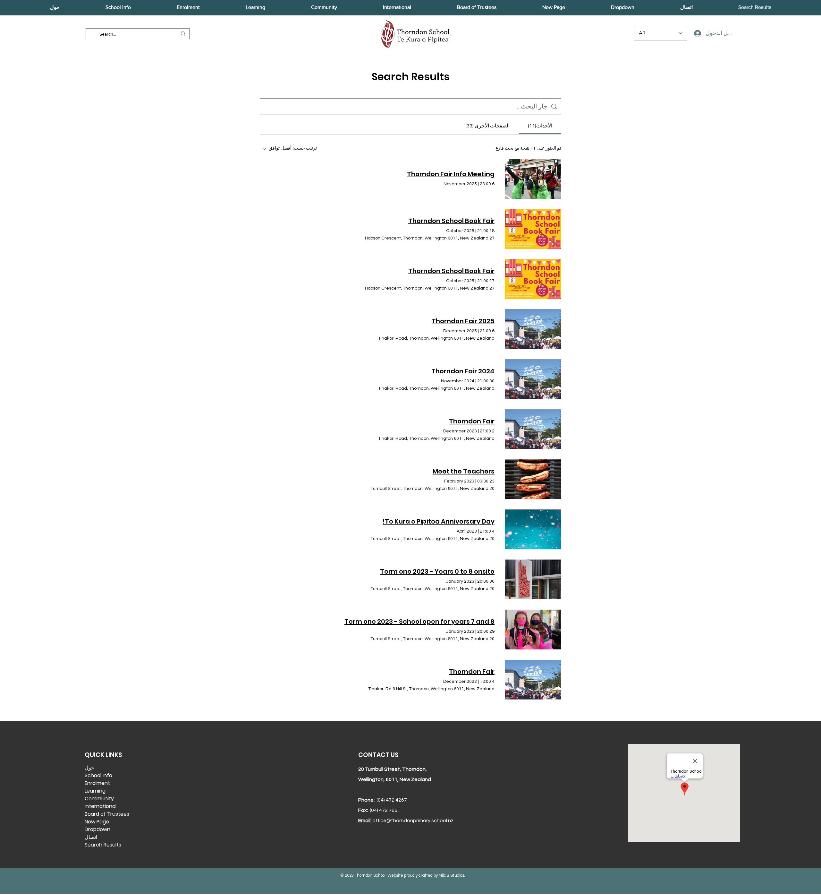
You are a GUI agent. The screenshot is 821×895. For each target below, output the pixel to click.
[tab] (540, 125)
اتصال (91, 837)
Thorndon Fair (472, 421)
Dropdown (97, 829)
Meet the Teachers (464, 471)
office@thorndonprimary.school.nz (412, 820)
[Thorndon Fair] (533, 429)
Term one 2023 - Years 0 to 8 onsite (437, 571)
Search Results (103, 844)
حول (89, 767)
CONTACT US (378, 755)
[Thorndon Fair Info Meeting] (533, 179)
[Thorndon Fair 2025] (533, 329)
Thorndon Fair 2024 (463, 371)
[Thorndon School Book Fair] (533, 229)
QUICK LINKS (103, 755)
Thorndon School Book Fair (451, 220)
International (100, 806)
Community (99, 798)
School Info (98, 775)
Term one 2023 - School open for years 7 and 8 (419, 621)
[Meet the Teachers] (533, 479)
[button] (54, 7)
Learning (95, 791)
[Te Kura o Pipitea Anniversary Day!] (533, 529)
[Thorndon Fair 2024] (533, 379)
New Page (97, 821)
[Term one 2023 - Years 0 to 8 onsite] (533, 579)
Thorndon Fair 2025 (463, 321)
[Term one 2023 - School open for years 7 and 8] (533, 629)
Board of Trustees (107, 814)
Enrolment (97, 783)
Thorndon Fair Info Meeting (451, 173)
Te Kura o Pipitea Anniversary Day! (439, 521)
